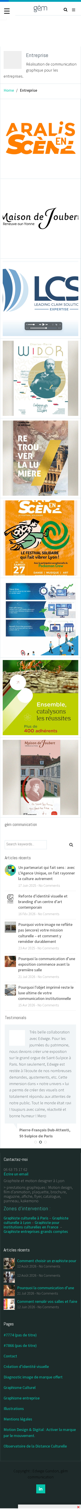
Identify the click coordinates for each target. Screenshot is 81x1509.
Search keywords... (20, 844)
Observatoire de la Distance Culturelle (35, 1446)
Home (9, 90)
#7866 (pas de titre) (20, 1345)
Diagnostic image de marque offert (33, 1377)
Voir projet (21, 137)
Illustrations (14, 1408)
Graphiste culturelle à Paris (26, 1218)
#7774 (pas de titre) (20, 1335)
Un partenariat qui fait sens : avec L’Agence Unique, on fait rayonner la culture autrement (46, 873)
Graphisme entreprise (22, 1398)
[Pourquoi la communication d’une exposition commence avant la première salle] (10, 960)
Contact (10, 1356)
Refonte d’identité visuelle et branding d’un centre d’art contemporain (43, 901)
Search (73, 844)
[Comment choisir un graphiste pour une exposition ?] (9, 1263)
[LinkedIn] (40, 1488)
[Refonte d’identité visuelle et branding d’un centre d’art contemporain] (10, 898)
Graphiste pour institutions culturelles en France (31, 1225)
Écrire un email (16, 1174)
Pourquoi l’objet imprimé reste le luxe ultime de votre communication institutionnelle (46, 993)
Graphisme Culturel (20, 1387)
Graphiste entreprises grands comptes (36, 1231)
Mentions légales (18, 1419)
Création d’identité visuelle (26, 1366)
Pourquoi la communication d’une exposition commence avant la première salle (46, 964)
